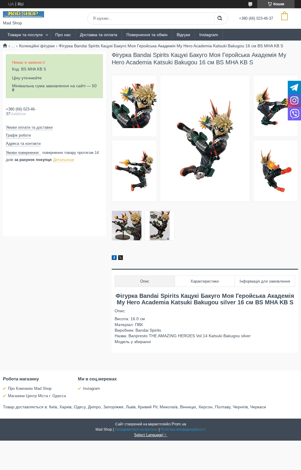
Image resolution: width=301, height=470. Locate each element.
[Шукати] (219, 18)
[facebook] (114, 258)
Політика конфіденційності (182, 429)
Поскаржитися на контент (136, 429)
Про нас (63, 34)
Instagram (208, 34)
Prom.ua (179, 424)
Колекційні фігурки (37, 45)
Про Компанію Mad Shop (29, 388)
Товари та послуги (25, 34)
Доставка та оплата (98, 34)
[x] (120, 258)
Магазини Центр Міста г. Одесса (37, 396)
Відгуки (183, 34)
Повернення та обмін (147, 34)
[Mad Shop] (23, 14)
